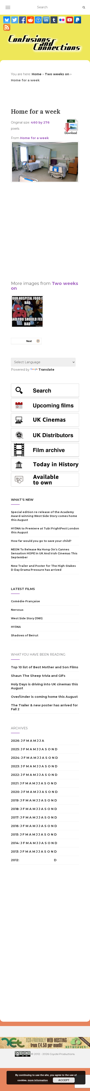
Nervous (17, 609)
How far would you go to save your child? (41, 541)
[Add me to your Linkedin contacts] (46, 20)
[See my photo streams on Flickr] (62, 20)
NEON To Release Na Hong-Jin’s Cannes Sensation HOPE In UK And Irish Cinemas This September (44, 553)
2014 (15, 843)
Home (37, 74)
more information (38, 1080)
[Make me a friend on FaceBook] (23, 20)
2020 (15, 792)
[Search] (84, 7)
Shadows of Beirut (24, 635)
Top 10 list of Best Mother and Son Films (44, 667)
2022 (15, 775)
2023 (15, 766)
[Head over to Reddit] (31, 20)
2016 (15, 826)
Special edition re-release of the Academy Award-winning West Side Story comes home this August (44, 516)
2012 (14, 860)
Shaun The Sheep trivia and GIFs (38, 676)
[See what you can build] (39, 20)
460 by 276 (40, 122)
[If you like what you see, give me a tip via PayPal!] (77, 20)
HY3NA (16, 626)
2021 (14, 783)
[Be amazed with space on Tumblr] (54, 20)
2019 (15, 800)
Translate (46, 370)
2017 (15, 817)
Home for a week (34, 138)
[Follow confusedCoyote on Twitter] (15, 20)
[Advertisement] (45, 230)
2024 (15, 758)
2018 (15, 809)
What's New (22, 500)
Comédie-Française (25, 601)
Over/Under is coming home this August (44, 697)
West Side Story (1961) (27, 618)
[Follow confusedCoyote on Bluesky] (7, 20)
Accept (63, 1080)
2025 (15, 749)
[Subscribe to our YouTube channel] (70, 20)
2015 (14, 834)
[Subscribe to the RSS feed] (6, 27)
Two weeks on (57, 74)
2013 (14, 852)
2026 (15, 741)
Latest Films (23, 589)
